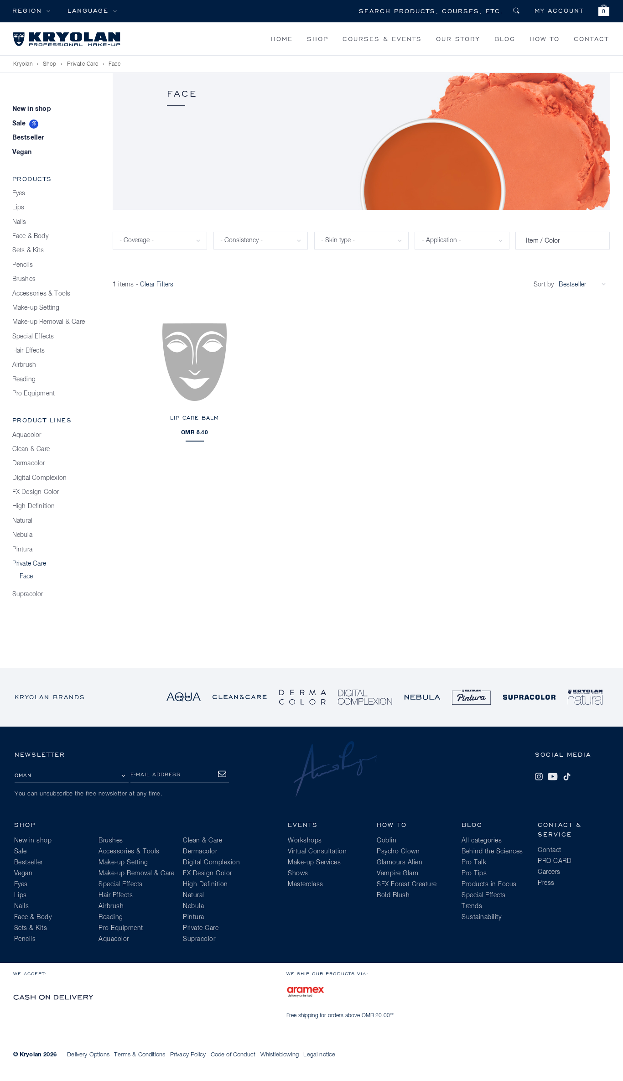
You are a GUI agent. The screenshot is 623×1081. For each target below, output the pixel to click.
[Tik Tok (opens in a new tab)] (567, 776)
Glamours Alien (399, 862)
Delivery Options (88, 1055)
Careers (549, 872)
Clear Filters (157, 284)
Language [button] (88, 10)
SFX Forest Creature (407, 884)
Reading (24, 379)
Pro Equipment (33, 393)
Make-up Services (314, 862)
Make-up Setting (36, 308)
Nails (19, 222)
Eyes (19, 193)
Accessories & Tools (41, 294)
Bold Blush (393, 895)
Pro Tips (474, 873)
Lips (18, 207)
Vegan (22, 152)
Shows (298, 873)
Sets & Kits (28, 250)
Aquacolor (27, 435)
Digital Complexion (39, 478)
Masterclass (305, 884)
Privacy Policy (188, 1055)
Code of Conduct (233, 1055)
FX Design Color (35, 492)
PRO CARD (554, 861)
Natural (22, 521)
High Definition (33, 506)
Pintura (22, 549)
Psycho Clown (398, 851)
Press (546, 883)
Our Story (458, 38)
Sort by (544, 284)
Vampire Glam (397, 873)
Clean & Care (31, 449)
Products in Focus (489, 884)
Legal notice (319, 1055)
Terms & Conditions (139, 1055)
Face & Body (30, 236)
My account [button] (559, 10)
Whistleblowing (279, 1055)
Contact (591, 38)
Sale (19, 123)
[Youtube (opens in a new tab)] (553, 776)
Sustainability (481, 917)
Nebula (22, 535)
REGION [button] (27, 10)
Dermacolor (28, 463)
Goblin (386, 840)
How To (545, 38)
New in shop (31, 109)
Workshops (305, 840)
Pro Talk (474, 862)
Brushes (24, 279)
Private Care (83, 64)
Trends (472, 906)
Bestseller (28, 138)
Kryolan (23, 64)
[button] (603, 11)
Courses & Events (382, 38)
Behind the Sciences (492, 851)
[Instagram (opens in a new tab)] (538, 776)
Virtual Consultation (317, 851)
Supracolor (27, 594)
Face (114, 64)
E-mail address (155, 774)
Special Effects (33, 336)
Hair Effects (28, 351)
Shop (317, 38)
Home (282, 38)
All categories (482, 840)
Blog (504, 38)
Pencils (22, 265)
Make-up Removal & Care (48, 322)
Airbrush (24, 365)
